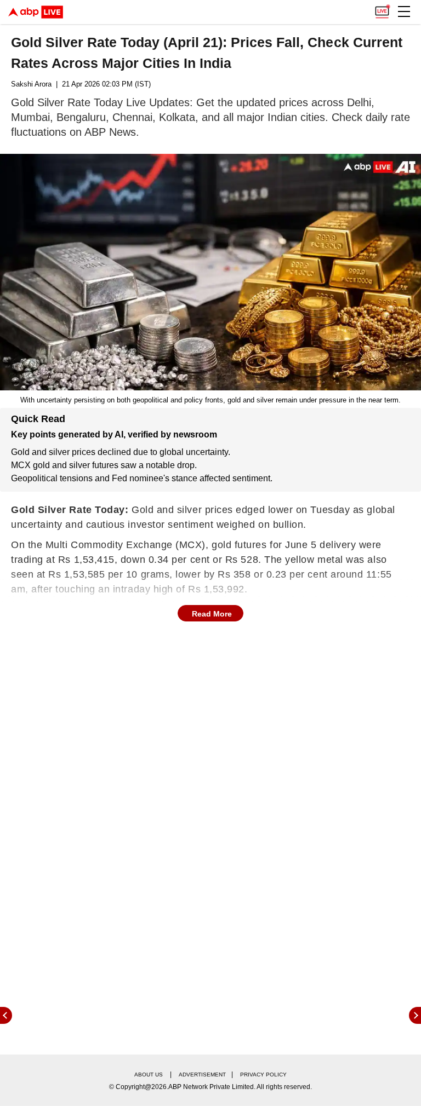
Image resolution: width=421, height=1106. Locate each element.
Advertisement (202, 1075)
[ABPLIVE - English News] (35, 12)
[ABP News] (415, 1015)
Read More (212, 613)
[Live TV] (382, 8)
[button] (404, 11)
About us (148, 1075)
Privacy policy (263, 1075)
